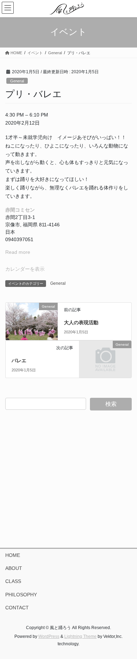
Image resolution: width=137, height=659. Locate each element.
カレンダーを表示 (25, 269)
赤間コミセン (20, 210)
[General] (32, 319)
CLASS (13, 581)
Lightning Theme (80, 636)
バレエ (19, 360)
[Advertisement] (68, 479)
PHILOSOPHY (21, 594)
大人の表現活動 (81, 322)
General (17, 81)
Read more (17, 252)
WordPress (48, 636)
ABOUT (13, 568)
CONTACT (17, 607)
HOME (12, 555)
